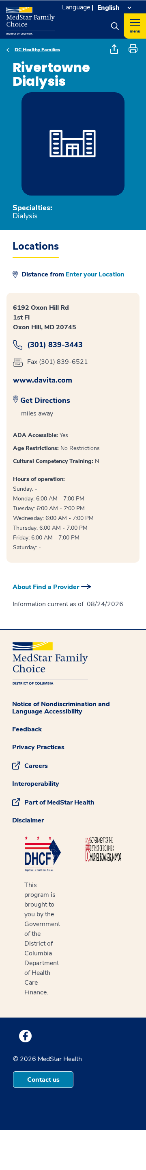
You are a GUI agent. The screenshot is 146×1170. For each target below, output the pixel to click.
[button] (115, 26)
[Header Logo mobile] (30, 18)
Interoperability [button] (35, 783)
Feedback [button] (27, 729)
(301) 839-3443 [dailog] (55, 345)
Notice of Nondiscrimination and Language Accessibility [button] (61, 708)
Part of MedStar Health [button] (59, 802)
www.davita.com (42, 380)
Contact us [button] (43, 1079)
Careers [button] (36, 765)
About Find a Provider (46, 587)
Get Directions (45, 400)
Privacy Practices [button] (38, 747)
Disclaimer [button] (28, 820)
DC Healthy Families (37, 49)
